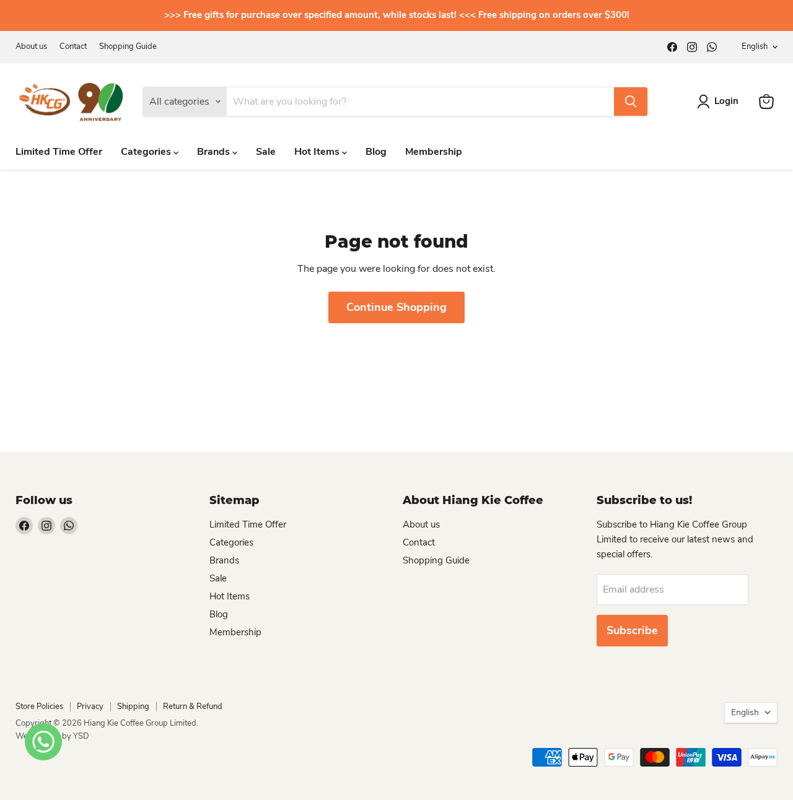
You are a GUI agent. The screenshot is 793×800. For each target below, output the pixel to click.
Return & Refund (192, 706)
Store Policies (39, 706)
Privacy (90, 706)
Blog (376, 152)
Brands (214, 152)
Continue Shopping (396, 307)
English (755, 46)
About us (31, 46)
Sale (266, 152)
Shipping (133, 706)
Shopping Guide (128, 46)
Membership (433, 152)
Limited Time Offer (58, 152)
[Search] (630, 101)
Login (726, 101)
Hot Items (318, 152)
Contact (73, 46)
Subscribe (632, 630)
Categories (147, 152)
